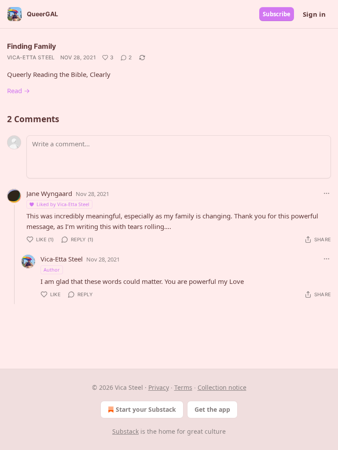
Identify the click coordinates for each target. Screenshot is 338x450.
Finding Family (31, 46)
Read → (18, 90)
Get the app (212, 409)
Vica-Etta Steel (31, 57)
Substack (125, 431)
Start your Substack (146, 409)
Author (52, 269)
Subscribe (276, 14)
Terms (183, 387)
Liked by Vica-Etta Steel (63, 204)
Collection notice (222, 387)
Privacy (158, 387)
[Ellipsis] (327, 193)
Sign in (314, 14)
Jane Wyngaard (49, 193)
